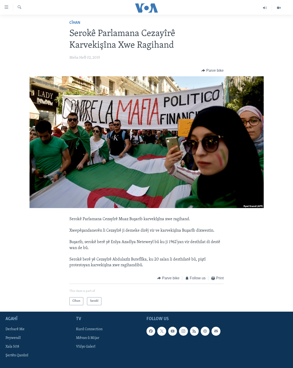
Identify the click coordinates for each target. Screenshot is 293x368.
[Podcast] (205, 331)
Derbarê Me (14, 329)
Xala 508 (12, 347)
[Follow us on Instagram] (183, 331)
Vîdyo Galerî (85, 347)
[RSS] (194, 331)
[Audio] (265, 8)
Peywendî (13, 338)
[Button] (212, 71)
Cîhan (74, 23)
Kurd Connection (89, 329)
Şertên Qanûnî (16, 355)
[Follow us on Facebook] (150, 331)
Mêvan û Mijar (87, 338)
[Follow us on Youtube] (172, 331)
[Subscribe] (216, 331)
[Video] (279, 8)
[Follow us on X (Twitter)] (161, 331)
